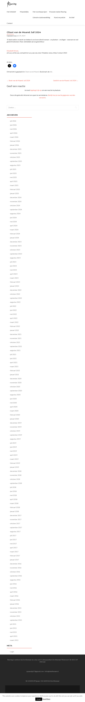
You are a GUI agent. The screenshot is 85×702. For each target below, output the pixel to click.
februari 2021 (15, 370)
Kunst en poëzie (59, 17)
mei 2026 (13, 129)
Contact (10, 23)
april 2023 (13, 274)
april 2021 (13, 362)
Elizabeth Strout (12, 51)
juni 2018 (13, 491)
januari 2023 (14, 286)
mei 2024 (13, 222)
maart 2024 (14, 230)
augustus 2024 (15, 213)
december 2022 (15, 290)
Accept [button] (39, 699)
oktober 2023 (15, 250)
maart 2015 (14, 640)
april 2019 (13, 455)
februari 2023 (15, 282)
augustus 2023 (15, 258)
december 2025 (15, 149)
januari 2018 (14, 511)
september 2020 (16, 391)
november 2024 (15, 201)
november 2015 (15, 612)
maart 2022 (14, 322)
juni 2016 (13, 584)
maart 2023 (14, 278)
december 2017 (15, 515)
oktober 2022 (15, 294)
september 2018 (16, 483)
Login (12, 652)
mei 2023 (13, 270)
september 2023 (16, 254)
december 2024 (15, 197)
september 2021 (16, 346)
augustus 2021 (15, 350)
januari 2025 (14, 193)
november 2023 (15, 246)
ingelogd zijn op (36, 90)
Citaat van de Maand (32, 72)
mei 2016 (13, 588)
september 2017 (16, 527)
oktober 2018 (15, 479)
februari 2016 (15, 600)
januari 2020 (14, 419)
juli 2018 (13, 487)
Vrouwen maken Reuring (57, 12)
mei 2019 (13, 451)
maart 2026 (14, 137)
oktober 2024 (15, 205)
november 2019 (15, 427)
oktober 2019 (15, 431)
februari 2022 (15, 326)
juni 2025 (13, 173)
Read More (46, 699)
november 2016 (15, 568)
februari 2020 (15, 415)
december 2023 (15, 242)
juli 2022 (13, 306)
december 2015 (15, 608)
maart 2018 (14, 503)
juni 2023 (13, 266)
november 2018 (15, 475)
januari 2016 (14, 604)
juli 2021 (13, 354)
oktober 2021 (15, 342)
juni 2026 (13, 125)
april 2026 (13, 133)
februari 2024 (15, 234)
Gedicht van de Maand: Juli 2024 (65, 80)
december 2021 (15, 334)
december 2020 (15, 378)
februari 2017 (15, 556)
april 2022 (13, 318)
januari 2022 (14, 330)
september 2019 (16, 435)
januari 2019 (14, 467)
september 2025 (16, 161)
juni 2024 (13, 217)
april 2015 (13, 636)
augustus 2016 (15, 580)
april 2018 (13, 499)
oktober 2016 (15, 572)
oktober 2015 (15, 616)
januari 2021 (14, 374)
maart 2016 (14, 596)
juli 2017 (13, 535)
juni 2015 (13, 628)
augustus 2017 (15, 531)
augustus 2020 (15, 395)
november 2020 (15, 383)
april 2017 (13, 548)
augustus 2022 (15, 302)
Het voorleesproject (40, 12)
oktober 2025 (15, 157)
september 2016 (16, 576)
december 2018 (15, 471)
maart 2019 (14, 459)
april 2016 (13, 592)
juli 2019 (13, 443)
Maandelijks (24, 12)
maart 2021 (14, 366)
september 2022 (16, 298)
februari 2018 (15, 507)
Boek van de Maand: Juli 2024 (18, 80)
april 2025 (13, 181)
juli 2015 (13, 624)
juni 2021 (13, 358)
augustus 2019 (15, 439)
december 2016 (15, 564)
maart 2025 (14, 185)
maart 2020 (14, 411)
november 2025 (15, 153)
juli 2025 (13, 169)
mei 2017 (13, 544)
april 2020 (13, 407)
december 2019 (15, 423)
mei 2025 (13, 177)
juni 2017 (13, 539)
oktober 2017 (15, 523)
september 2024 (16, 209)
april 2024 (13, 226)
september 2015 (16, 620)
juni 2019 (13, 447)
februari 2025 (15, 189)
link (51, 72)
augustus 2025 (15, 165)
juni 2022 (13, 310)
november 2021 (15, 338)
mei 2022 (13, 314)
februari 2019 (15, 463)
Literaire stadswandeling (41, 17)
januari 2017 (14, 560)
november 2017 (15, 519)
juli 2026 (13, 121)
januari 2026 (14, 145)
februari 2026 (15, 141)
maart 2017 (14, 552)
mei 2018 (13, 495)
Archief (71, 17)
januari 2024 (14, 238)
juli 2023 (13, 262)
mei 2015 (13, 632)
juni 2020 (13, 399)
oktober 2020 (15, 387)
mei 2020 (13, 403)
